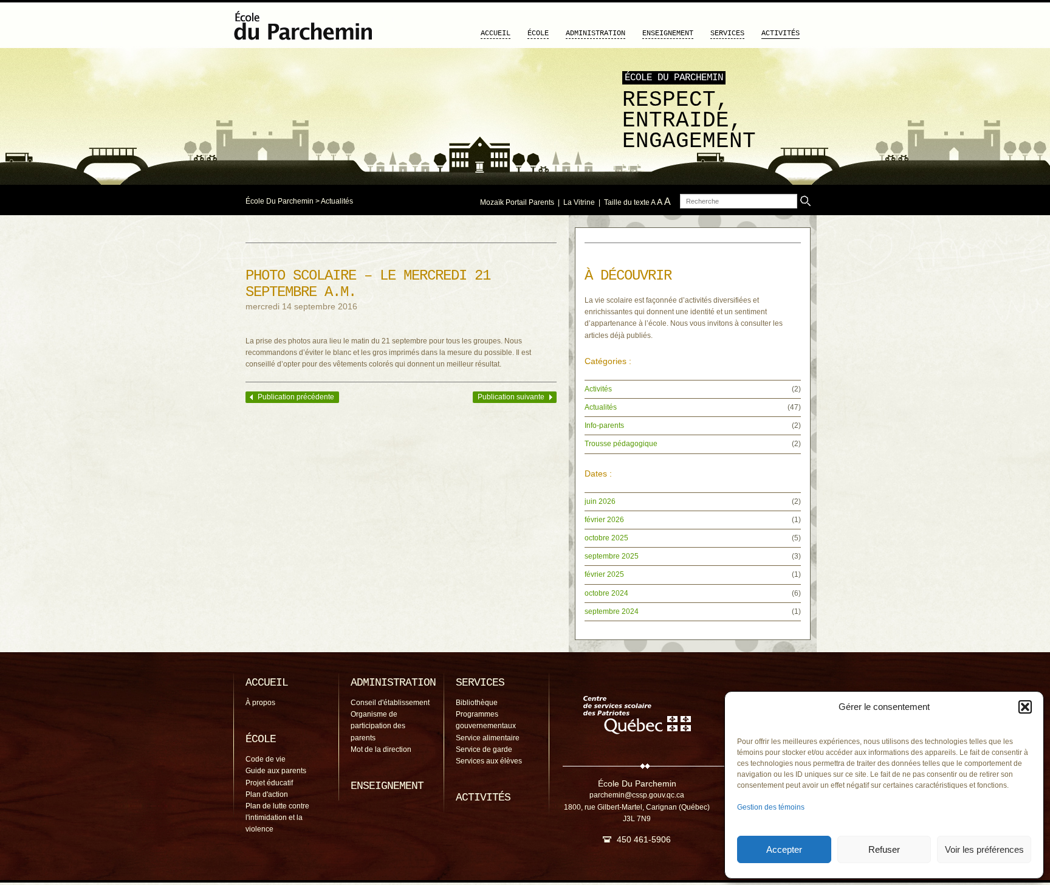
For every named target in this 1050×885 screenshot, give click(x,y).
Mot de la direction (381, 749)
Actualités (337, 201)
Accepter (784, 849)
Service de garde (484, 749)
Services (727, 33)
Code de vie (265, 759)
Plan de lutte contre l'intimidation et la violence (277, 817)
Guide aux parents (275, 770)
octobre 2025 (606, 538)
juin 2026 (600, 501)
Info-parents (604, 425)
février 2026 (604, 519)
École (538, 33)
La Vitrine (579, 202)
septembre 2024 (612, 611)
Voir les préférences (984, 849)
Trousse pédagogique (621, 443)
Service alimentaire (488, 738)
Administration (595, 33)
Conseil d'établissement (390, 702)
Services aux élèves (489, 761)
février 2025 (604, 574)
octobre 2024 (606, 593)
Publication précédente (296, 397)
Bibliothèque (477, 702)
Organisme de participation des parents (378, 726)
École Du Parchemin (279, 201)
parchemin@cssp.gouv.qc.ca (636, 795)
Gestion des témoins (771, 807)
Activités (780, 33)
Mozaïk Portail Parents (517, 202)
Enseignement (667, 33)
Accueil (495, 33)
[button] (1025, 707)
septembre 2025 (612, 556)
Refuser (884, 849)
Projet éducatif (269, 783)
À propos (260, 702)
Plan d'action (266, 794)
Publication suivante (511, 397)
